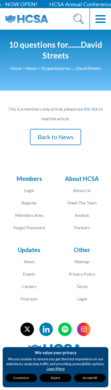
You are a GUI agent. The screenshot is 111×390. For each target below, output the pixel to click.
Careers (29, 286)
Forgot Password (29, 227)
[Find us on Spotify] (65, 329)
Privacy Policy (82, 273)
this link (91, 108)
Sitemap (81, 261)
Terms (82, 286)
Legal (82, 298)
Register (29, 202)
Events (29, 273)
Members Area (29, 215)
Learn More (56, 369)
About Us (82, 190)
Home (16, 68)
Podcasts (29, 298)
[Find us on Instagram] (84, 329)
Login (29, 190)
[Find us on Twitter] (27, 329)
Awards (82, 215)
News (31, 68)
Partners (82, 227)
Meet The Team (82, 202)
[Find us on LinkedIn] (46, 329)
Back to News (56, 137)
